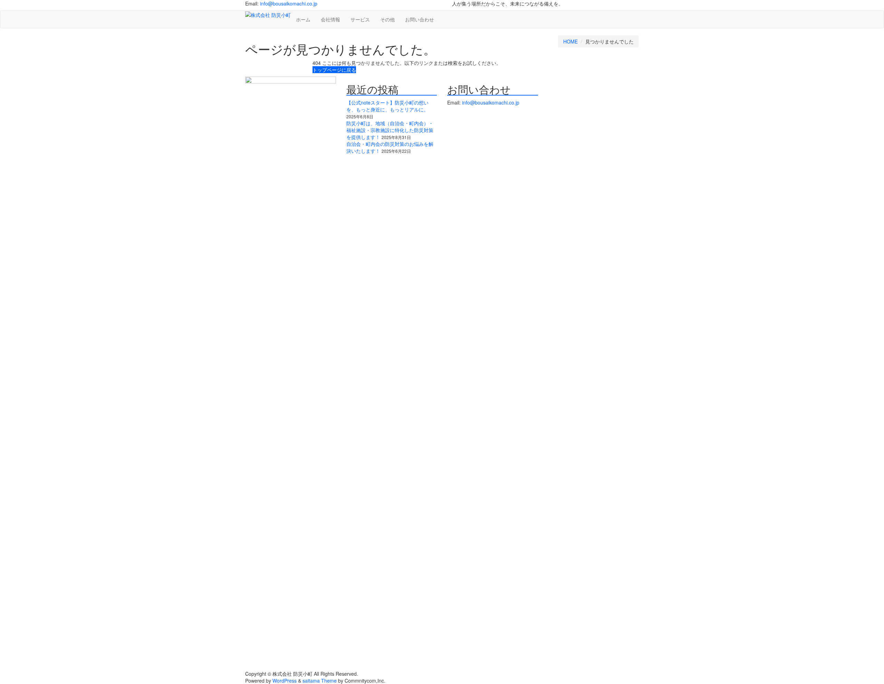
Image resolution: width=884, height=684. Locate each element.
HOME (570, 41)
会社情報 (330, 19)
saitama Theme (319, 680)
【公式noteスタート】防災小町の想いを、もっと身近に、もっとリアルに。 (387, 106)
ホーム (303, 19)
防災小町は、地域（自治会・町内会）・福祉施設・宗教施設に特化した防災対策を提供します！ (389, 130)
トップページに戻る (334, 69)
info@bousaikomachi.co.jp (288, 3)
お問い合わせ (419, 19)
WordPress (284, 680)
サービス (360, 19)
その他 (387, 19)
